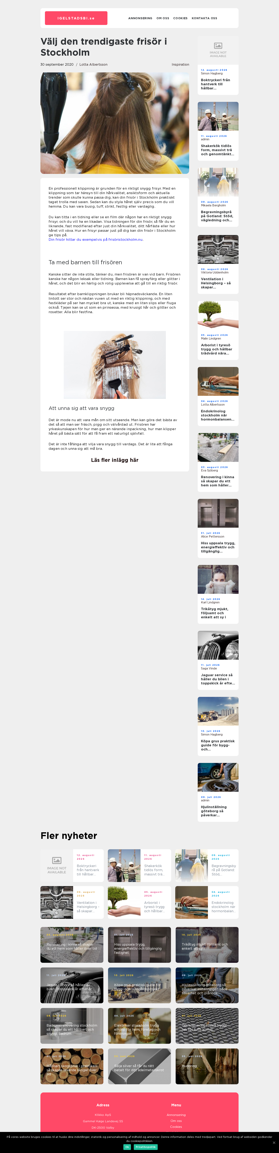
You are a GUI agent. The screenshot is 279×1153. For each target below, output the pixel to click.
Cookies (180, 18)
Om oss (162, 18)
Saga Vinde (209, 668)
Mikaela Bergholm (213, 205)
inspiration (180, 64)
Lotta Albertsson (93, 64)
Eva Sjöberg (209, 470)
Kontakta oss (204, 18)
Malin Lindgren (211, 338)
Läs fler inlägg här (114, 460)
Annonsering (140, 18)
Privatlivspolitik (146, 1147)
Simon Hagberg (212, 73)
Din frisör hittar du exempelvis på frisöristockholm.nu (96, 239)
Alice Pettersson (212, 536)
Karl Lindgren (210, 602)
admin (205, 139)
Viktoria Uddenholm (215, 272)
